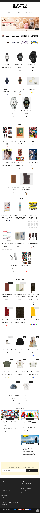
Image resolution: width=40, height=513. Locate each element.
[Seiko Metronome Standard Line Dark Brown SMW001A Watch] (20, 81)
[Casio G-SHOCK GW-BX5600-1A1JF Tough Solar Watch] (33, 57)
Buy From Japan (18, 15)
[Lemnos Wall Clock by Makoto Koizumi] (33, 81)
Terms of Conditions (5, 495)
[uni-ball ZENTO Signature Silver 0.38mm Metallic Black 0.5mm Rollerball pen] (20, 207)
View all (19, 329)
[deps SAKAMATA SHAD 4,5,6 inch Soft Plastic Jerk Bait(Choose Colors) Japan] (33, 207)
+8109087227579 (24, 485)
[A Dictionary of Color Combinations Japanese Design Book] (20, 133)
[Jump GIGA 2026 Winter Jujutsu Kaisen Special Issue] (7, 133)
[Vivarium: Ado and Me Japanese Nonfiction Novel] (33, 155)
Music (10, 14)
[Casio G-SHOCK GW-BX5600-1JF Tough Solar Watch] (20, 57)
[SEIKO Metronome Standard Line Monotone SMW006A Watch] (7, 57)
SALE (11, 9)
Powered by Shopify (4, 511)
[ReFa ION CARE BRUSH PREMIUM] (33, 236)
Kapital (27, 9)
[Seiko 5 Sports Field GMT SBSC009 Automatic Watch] (13, 103)
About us (2, 483)
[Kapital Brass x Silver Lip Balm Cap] (7, 342)
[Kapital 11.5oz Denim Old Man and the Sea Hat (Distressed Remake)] (13, 386)
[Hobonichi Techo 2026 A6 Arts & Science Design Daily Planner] (20, 312)
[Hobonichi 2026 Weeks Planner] (33, 312)
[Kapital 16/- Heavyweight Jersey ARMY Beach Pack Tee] (7, 364)
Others (24, 15)
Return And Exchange (5, 490)
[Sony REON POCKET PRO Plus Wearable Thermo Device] (13, 258)
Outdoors (16, 14)
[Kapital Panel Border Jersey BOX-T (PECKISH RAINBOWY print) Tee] (33, 364)
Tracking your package (5, 493)
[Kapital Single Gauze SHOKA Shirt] (20, 342)
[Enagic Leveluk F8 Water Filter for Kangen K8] (20, 236)
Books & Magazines (26, 12)
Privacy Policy (3, 497)
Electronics (11, 12)
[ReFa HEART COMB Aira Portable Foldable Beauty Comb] (7, 236)
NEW (14, 9)
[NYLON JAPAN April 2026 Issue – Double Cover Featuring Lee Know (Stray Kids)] (7, 155)
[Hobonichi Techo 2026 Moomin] (7, 312)
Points (2, 488)
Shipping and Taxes (5, 492)
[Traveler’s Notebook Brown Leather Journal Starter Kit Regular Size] (26, 179)
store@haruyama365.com (26, 483)
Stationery (18, 12)
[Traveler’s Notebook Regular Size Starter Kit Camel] (13, 179)
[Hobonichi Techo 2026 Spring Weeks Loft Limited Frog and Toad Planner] (20, 287)
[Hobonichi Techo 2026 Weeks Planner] (7, 287)
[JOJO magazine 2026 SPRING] (33, 133)
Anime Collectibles (20, 9)
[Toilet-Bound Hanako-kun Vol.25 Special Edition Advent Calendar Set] (20, 155)
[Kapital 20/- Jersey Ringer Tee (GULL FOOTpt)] (20, 364)
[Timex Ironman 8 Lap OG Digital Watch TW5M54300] (26, 103)
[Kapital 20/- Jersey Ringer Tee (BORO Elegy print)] (26, 386)
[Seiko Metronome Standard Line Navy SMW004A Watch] (7, 81)
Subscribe (31, 470)
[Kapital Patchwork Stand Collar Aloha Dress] (33, 342)
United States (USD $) (5, 509)
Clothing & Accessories (25, 14)
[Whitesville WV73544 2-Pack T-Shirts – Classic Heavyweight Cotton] (7, 207)
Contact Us (3, 485)
